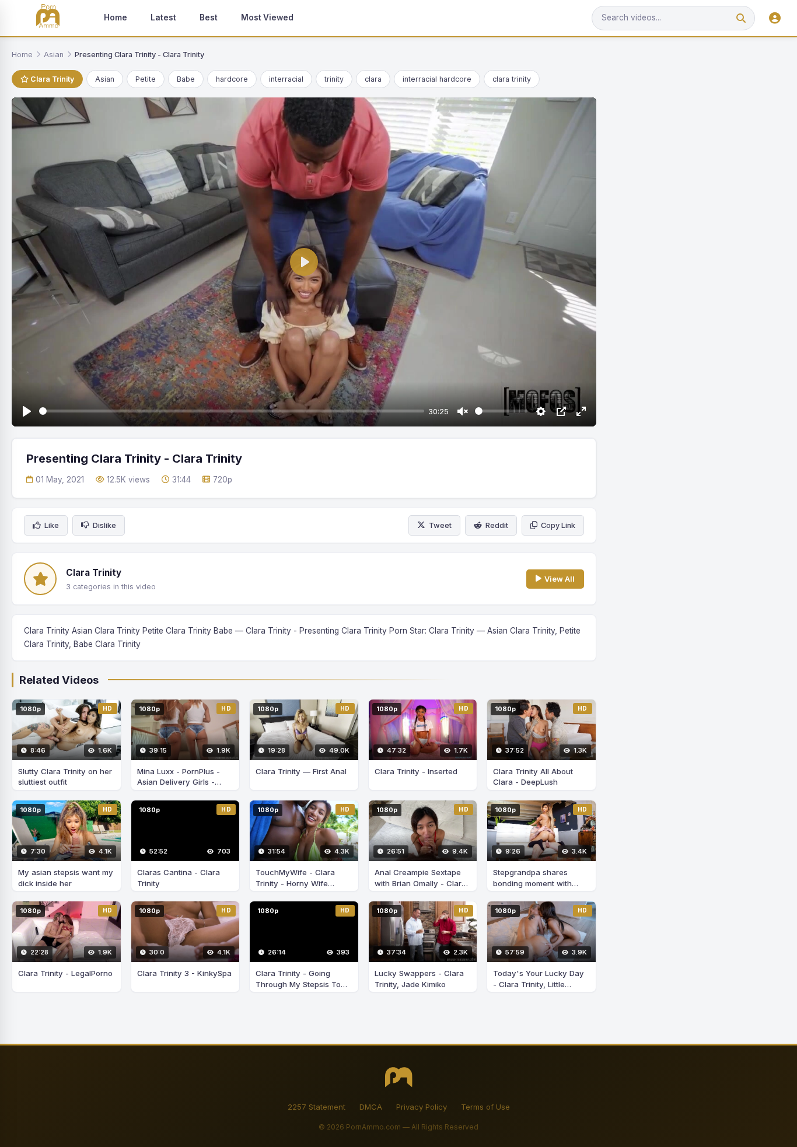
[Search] (741, 18)
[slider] (231, 411)
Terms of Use (485, 1106)
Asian (54, 54)
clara (373, 79)
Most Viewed (267, 17)
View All (559, 579)
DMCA (370, 1106)
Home (115, 17)
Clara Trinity (51, 79)
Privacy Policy (421, 1106)
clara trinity (511, 79)
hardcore (232, 79)
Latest (163, 17)
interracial (286, 79)
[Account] (774, 18)
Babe (186, 79)
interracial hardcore (437, 79)
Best (209, 17)
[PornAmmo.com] (48, 18)
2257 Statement (316, 1106)
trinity (334, 79)
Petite (145, 79)
